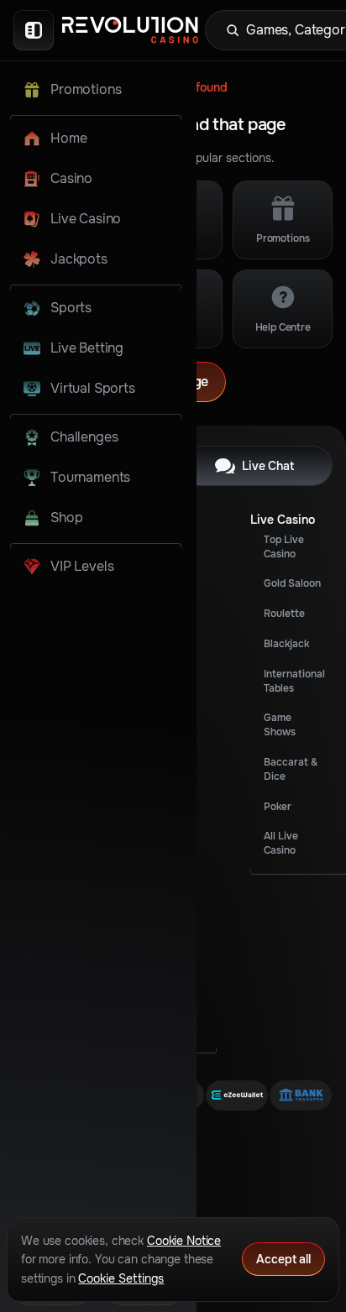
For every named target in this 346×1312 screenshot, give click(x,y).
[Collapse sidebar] (33, 30)
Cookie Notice (184, 1240)
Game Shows (280, 725)
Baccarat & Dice (290, 769)
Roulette (284, 613)
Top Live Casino (284, 547)
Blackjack (286, 644)
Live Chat (268, 465)
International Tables (294, 681)
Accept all (283, 1259)
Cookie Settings (121, 1278)
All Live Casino (281, 843)
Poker (277, 806)
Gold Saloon (292, 583)
